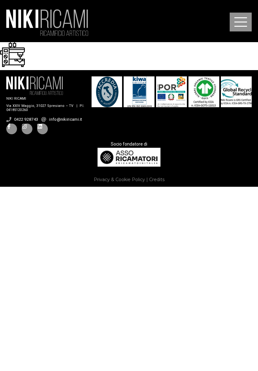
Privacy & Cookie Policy (119, 179)
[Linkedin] (42, 129)
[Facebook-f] (11, 129)
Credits (157, 179)
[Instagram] (27, 129)
